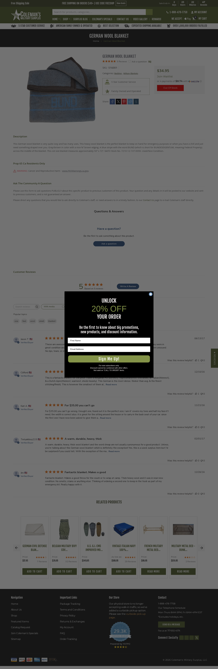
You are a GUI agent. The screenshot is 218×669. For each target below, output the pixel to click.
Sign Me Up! (109, 359)
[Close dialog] (150, 294)
